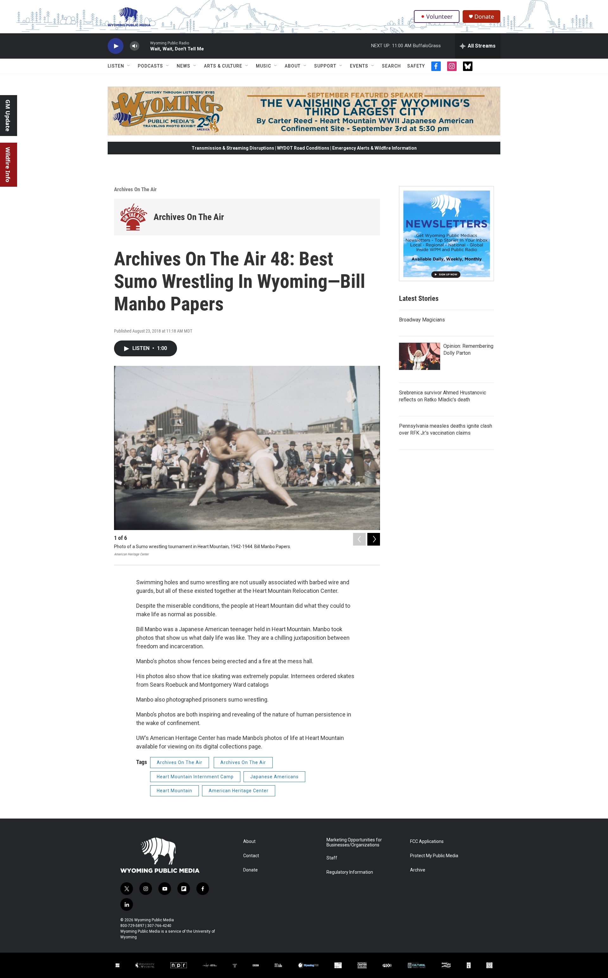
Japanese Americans (274, 776)
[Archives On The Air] (133, 217)
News (183, 65)
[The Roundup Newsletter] (446, 233)
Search (391, 65)
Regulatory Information (349, 872)
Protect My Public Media (434, 855)
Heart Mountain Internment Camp (195, 776)
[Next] (373, 539)
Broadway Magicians (422, 320)
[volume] (134, 46)
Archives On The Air (135, 189)
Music (263, 65)
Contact (251, 855)
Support (325, 65)
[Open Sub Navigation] (128, 65)
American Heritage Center (239, 790)
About (293, 65)
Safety (416, 65)
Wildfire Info (8, 164)
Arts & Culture (223, 65)
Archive (417, 870)
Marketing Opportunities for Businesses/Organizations (354, 842)
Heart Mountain (174, 790)
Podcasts (150, 65)
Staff (331, 858)
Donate (484, 16)
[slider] (145, 45)
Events (359, 65)
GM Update (8, 116)
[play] (116, 46)
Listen (116, 65)
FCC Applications (427, 841)
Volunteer (439, 16)
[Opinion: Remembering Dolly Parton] (419, 356)
